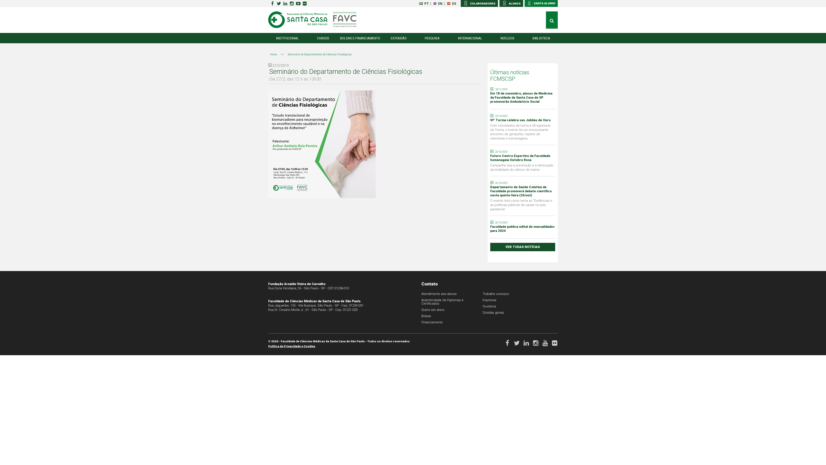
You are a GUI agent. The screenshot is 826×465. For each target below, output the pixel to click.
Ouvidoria (489, 306)
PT (426, 3)
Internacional (470, 38)
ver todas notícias (522, 247)
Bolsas (426, 316)
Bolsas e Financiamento (360, 38)
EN (440, 3)
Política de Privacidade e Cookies (291, 346)
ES (454, 3)
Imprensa (489, 300)
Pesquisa (432, 38)
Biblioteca (541, 38)
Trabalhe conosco (496, 294)
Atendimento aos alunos (439, 294)
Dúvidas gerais (493, 313)
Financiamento (432, 322)
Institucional (287, 38)
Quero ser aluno (432, 310)
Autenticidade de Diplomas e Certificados (442, 301)
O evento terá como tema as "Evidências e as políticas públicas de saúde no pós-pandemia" (521, 205)
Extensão (399, 38)
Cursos (323, 38)
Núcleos (507, 38)
